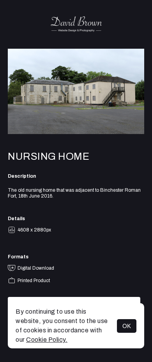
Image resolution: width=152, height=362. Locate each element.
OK (126, 326)
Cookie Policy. (46, 339)
